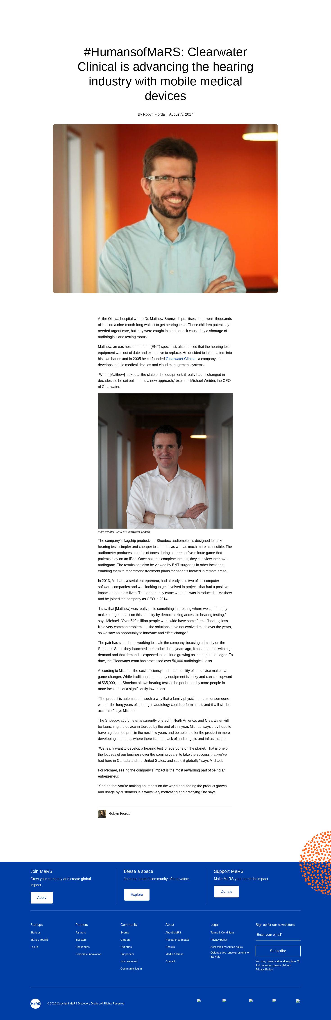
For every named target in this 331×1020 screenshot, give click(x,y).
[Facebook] (213, 812)
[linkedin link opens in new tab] (257, 1000)
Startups (36, 924)
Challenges (82, 947)
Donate (226, 891)
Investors (80, 939)
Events (124, 932)
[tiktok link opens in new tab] (298, 1001)
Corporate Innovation (88, 954)
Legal (214, 924)
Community (129, 924)
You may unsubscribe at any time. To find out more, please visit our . (278, 965)
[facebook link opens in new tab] (206, 1000)
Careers (125, 939)
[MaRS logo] (35, 1004)
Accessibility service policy (227, 947)
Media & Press (174, 954)
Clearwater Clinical (181, 359)
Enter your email (269, 934)
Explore (137, 895)
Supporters (127, 954)
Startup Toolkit (39, 939)
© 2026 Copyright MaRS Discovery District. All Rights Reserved (86, 1003)
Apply (41, 897)
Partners (81, 924)
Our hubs (126, 947)
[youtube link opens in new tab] (280, 1000)
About (170, 924)
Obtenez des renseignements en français (230, 954)
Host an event (128, 961)
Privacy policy (219, 939)
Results (170, 947)
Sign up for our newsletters (275, 924)
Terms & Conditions (222, 932)
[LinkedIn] (231, 812)
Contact (170, 961)
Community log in (131, 968)
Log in (34, 947)
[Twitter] (223, 812)
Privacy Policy (264, 969)
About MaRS (173, 932)
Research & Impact (177, 939)
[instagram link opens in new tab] (232, 1000)
